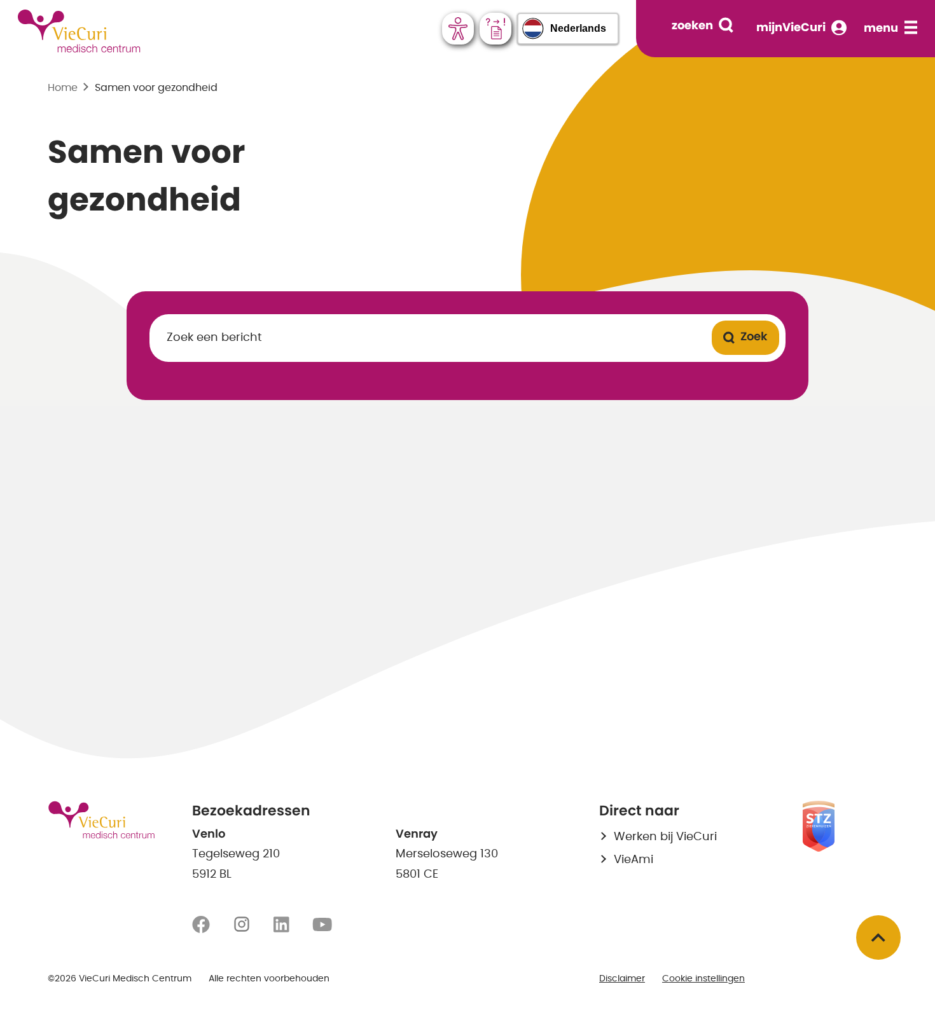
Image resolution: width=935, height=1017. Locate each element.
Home (63, 88)
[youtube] (322, 925)
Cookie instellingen (703, 978)
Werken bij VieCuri (665, 837)
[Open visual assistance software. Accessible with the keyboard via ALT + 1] (458, 29)
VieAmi (633, 860)
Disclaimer (622, 978)
